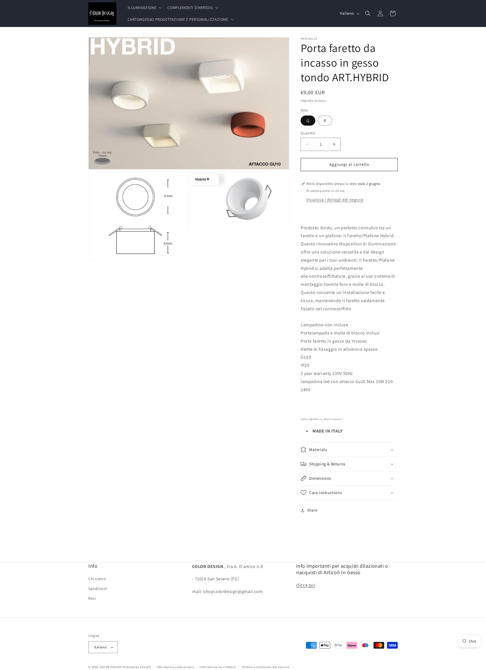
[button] (144, 7)
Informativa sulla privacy (175, 667)
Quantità (308, 133)
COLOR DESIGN (111, 667)
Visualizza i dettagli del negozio (335, 199)
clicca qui (305, 585)
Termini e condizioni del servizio (266, 667)
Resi (92, 598)
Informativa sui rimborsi (218, 667)
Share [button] (312, 510)
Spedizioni (97, 588)
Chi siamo (97, 578)
